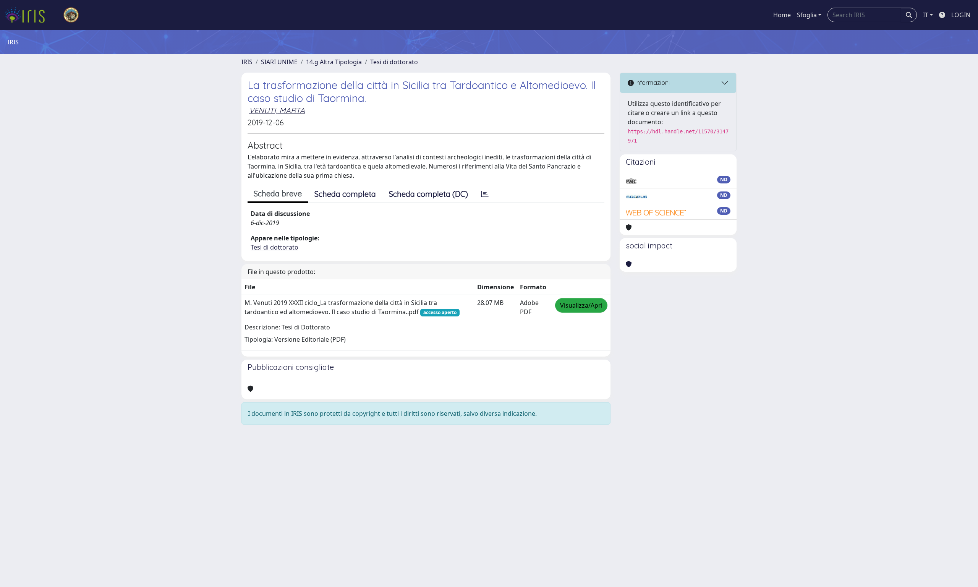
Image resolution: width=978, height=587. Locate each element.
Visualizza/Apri (581, 305)
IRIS (247, 62)
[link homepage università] (71, 15)
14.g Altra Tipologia (334, 62)
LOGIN (960, 15)
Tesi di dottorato (394, 62)
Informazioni (652, 82)
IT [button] (925, 15)
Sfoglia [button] (807, 15)
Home (782, 15)
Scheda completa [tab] (345, 194)
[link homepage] (28, 15)
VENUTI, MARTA (277, 110)
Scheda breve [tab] (278, 193)
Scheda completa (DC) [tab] (428, 194)
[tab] (484, 194)
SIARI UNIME (279, 62)
